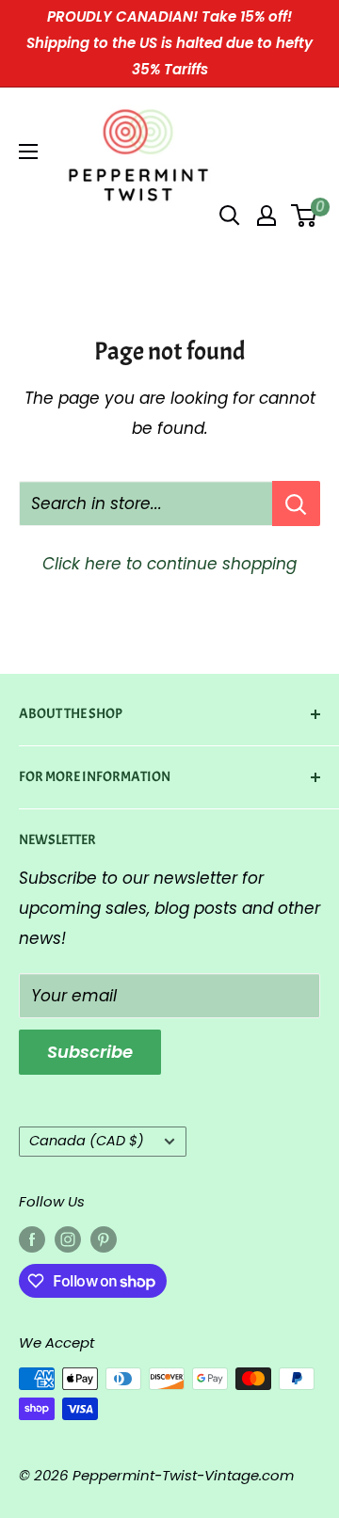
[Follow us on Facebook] (32, 1240)
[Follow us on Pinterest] (103, 1240)
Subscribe (90, 1051)
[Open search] (229, 215)
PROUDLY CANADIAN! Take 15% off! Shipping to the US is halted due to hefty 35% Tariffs (169, 43)
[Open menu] (28, 151)
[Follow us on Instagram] (68, 1240)
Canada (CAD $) (86, 1140)
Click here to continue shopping (169, 563)
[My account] (266, 215)
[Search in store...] (296, 503)
